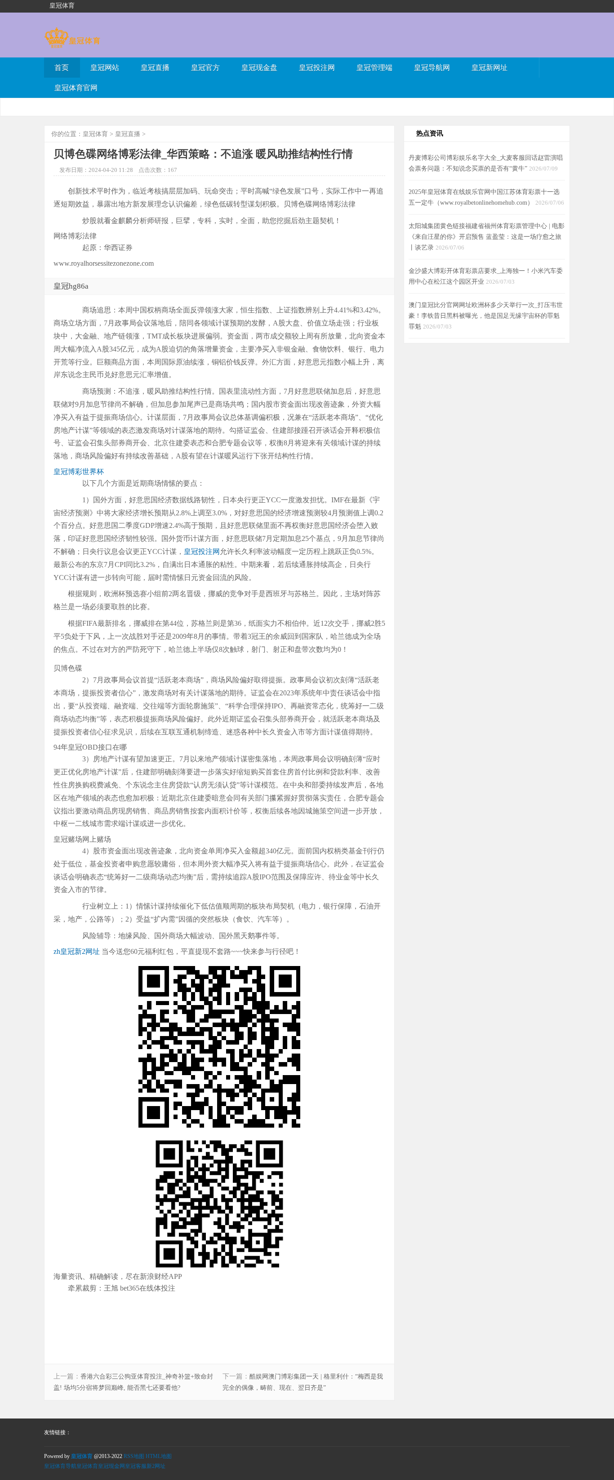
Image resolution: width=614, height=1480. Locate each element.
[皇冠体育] (72, 44)
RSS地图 (134, 1456)
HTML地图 (159, 1456)
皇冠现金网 (111, 1466)
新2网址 (156, 1466)
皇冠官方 (205, 67)
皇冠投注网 (317, 67)
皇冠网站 (104, 67)
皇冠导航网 (432, 67)
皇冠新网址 (489, 67)
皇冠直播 (155, 67)
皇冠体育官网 (76, 88)
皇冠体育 (95, 134)
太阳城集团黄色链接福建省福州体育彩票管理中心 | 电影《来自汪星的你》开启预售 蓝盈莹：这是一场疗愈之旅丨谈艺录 (487, 236)
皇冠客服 (136, 1466)
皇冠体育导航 (60, 1466)
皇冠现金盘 (259, 67)
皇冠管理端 (374, 67)
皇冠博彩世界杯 (78, 471)
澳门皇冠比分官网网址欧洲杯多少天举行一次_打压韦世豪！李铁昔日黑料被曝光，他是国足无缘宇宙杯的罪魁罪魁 (486, 315)
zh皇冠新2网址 (76, 951)
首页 (61, 67)
